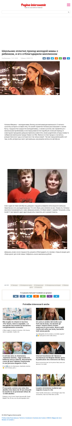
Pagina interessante (33, 5)
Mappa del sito (56, 418)
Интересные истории (53, 285)
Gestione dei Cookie (39, 418)
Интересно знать (26, 285)
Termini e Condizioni (25, 418)
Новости (39, 287)
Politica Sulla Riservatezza (10, 418)
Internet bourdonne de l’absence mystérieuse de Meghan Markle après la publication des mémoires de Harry (50, 358)
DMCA (49, 418)
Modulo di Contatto (7, 420)
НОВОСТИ (29, 58)
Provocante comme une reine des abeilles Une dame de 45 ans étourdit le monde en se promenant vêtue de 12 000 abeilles (17, 391)
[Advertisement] (36, 32)
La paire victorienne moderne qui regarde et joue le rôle (48, 389)
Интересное (39, 285)
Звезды (15, 285)
